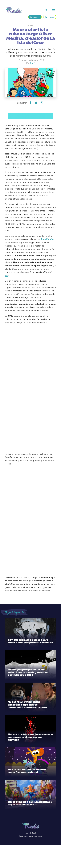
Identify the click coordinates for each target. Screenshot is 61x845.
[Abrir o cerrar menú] (53, 10)
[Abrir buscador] (46, 10)
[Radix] (13, 10)
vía (6, 275)
